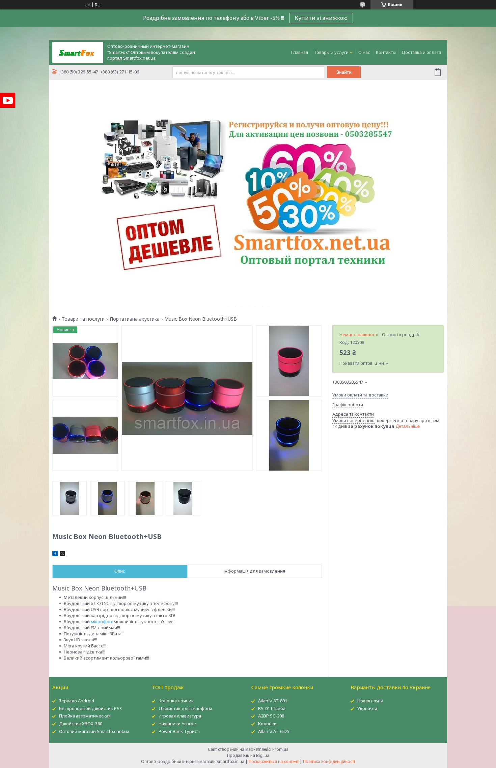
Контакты (386, 52)
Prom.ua (280, 749)
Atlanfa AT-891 (272, 701)
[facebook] (55, 554)
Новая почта (370, 701)
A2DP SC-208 (271, 716)
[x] (62, 554)
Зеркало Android (76, 701)
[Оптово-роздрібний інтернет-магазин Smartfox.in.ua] (77, 52)
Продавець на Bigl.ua (248, 755)
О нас (364, 52)
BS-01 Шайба (271, 708)
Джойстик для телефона (185, 708)
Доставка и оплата (421, 52)
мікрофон (101, 621)
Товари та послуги (83, 319)
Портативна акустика (135, 319)
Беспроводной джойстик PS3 (90, 708)
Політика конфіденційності (329, 761)
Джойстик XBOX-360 (80, 724)
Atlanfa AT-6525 (274, 731)
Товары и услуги (331, 52)
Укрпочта (367, 708)
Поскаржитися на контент (274, 761)
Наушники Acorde (177, 724)
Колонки (267, 724)
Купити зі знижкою (321, 18)
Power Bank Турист (179, 731)
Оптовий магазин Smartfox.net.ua (94, 731)
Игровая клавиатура (180, 716)
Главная (299, 52)
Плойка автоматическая (85, 716)
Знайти (344, 72)
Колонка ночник (176, 701)
